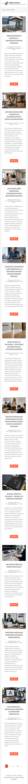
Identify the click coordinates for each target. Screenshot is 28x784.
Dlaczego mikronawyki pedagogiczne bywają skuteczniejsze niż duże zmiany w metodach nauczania (14, 421)
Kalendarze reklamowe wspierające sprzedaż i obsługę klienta (14, 634)
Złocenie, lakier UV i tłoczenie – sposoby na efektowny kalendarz (14, 496)
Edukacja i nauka (13, 431)
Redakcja (11, 46)
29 (17, 766)
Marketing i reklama (12, 504)
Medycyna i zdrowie (12, 281)
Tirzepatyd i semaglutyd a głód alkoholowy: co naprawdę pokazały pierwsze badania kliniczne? (14, 271)
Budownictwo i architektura (14, 48)
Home (3, 9)
